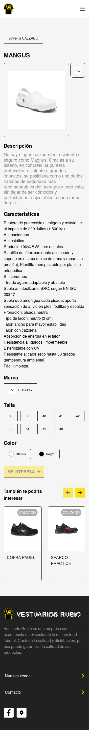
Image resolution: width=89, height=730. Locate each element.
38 (10, 415)
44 (27, 429)
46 (61, 429)
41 (61, 415)
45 (44, 429)
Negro (50, 454)
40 (44, 415)
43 (10, 429)
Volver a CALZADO (23, 38)
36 (27, 415)
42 (78, 415)
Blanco (21, 454)
